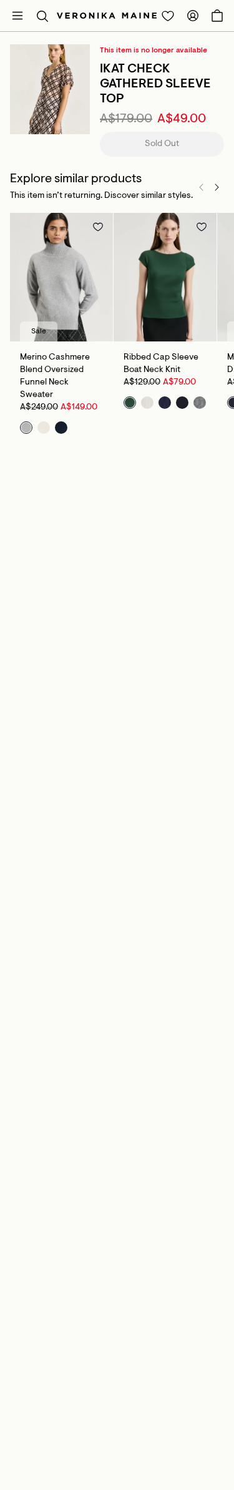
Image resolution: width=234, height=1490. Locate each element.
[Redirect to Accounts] (192, 15)
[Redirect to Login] (167, 15)
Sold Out (162, 144)
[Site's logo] (107, 15)
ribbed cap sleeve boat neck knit (161, 364)
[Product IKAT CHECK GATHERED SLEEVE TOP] (50, 89)
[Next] (216, 187)
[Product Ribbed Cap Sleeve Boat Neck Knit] (165, 277)
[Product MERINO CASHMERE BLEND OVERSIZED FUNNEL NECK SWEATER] (61, 277)
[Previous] (201, 187)
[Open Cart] (217, 15)
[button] (42, 15)
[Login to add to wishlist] (97, 226)
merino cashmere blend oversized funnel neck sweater (55, 376)
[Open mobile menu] (17, 15)
